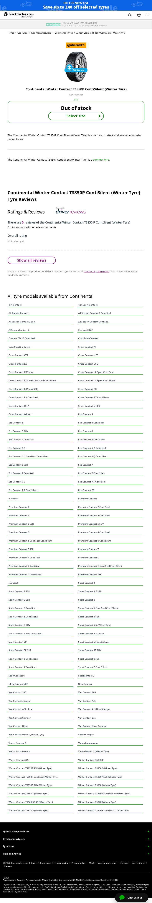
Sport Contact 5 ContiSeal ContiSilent (98, 608)
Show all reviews (31, 260)
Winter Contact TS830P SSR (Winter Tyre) (30, 768)
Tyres (11, 32)
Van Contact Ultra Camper (92, 726)
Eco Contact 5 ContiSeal (91, 422)
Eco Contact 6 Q (17, 448)
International (138, 863)
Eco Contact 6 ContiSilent (91, 439)
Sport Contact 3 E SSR (89, 591)
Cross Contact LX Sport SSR (23, 389)
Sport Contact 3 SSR (19, 599)
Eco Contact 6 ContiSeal (21, 439)
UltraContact (85, 684)
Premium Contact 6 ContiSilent (94, 540)
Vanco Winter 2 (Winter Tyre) (93, 751)
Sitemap (124, 863)
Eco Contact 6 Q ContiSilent (93, 456)
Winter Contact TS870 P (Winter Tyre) (28, 810)
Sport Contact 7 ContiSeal (22, 667)
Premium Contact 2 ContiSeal (94, 507)
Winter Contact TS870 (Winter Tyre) (97, 802)
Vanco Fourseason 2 (19, 751)
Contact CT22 (85, 330)
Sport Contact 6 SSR (89, 658)
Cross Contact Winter (20, 414)
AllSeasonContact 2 (19, 330)
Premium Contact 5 (19, 515)
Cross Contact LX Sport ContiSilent (96, 380)
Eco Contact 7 (85, 464)
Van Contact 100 (17, 692)
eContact (13, 498)
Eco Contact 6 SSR (18, 464)
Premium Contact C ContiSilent (25, 574)
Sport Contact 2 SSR (19, 591)
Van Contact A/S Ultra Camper (94, 709)
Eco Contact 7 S (17, 481)
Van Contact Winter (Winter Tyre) (26, 734)
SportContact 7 (86, 675)
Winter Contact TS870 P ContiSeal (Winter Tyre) (103, 810)
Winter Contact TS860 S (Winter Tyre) (28, 793)
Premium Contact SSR (90, 574)
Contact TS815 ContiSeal (22, 338)
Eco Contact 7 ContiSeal (21, 473)
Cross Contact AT (87, 346)
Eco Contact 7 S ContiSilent (23, 490)
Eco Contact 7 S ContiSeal (91, 481)
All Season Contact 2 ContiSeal (94, 313)
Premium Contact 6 (19, 532)
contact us (89, 271)
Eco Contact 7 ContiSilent (91, 473)
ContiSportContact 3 (19, 346)
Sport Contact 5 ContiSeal (22, 608)
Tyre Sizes (8, 846)
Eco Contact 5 (16, 422)
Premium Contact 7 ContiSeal (24, 557)
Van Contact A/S (87, 700)
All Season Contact (19, 313)
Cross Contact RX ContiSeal (23, 397)
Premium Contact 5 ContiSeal (94, 515)
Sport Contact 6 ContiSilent (23, 658)
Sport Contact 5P (18, 641)
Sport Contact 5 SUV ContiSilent (25, 633)
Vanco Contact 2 (17, 743)
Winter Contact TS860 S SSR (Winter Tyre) (31, 802)
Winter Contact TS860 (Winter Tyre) (97, 785)
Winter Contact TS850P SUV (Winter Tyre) (30, 785)
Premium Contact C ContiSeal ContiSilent (100, 566)
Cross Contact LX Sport (21, 372)
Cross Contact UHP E (89, 406)
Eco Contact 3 (85, 414)
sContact (13, 582)
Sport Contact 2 (86, 582)
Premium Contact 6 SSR (21, 549)
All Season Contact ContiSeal (93, 321)
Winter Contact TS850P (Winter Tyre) (97, 768)
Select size (76, 115)
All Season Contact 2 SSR (22, 321)
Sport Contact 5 (86, 599)
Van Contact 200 (87, 692)
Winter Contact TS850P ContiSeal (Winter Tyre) (33, 776)
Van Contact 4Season (20, 700)
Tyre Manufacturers (41, 32)
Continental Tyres (64, 32)
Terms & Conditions (41, 863)
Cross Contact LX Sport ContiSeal (95, 372)
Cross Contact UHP (19, 406)
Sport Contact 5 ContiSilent (23, 616)
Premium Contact (87, 498)
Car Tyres (22, 32)
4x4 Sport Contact (88, 304)
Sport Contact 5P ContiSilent (93, 641)
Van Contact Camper (20, 717)
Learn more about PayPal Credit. (125, 889)
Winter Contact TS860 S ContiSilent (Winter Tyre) (104, 793)
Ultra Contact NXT (18, 684)
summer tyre (101, 159)
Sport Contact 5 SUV (19, 625)
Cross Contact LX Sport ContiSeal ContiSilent (32, 380)
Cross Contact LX (18, 363)
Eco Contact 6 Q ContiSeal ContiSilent (29, 456)
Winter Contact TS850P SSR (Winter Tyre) (100, 776)
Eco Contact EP (86, 490)
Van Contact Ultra (18, 726)
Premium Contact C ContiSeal (24, 566)
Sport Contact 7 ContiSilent (92, 667)
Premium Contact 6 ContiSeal (94, 532)
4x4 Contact (15, 304)
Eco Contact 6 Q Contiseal (92, 448)
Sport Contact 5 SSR (89, 616)
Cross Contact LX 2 (88, 363)
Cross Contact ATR (18, 355)
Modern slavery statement (102, 863)
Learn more (102, 271)
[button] (129, 15)
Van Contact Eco (87, 717)
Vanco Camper (86, 734)
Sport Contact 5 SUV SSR (91, 633)
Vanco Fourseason (88, 743)
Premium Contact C (88, 557)
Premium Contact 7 (88, 549)
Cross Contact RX (87, 389)
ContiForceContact (88, 338)
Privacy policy (78, 863)
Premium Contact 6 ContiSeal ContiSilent (30, 540)
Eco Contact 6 (85, 431)
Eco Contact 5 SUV (18, 431)
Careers (8, 866)
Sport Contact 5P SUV (89, 650)
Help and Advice (12, 853)
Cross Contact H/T (88, 355)
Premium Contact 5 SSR (21, 523)
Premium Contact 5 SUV (91, 523)
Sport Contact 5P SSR (20, 650)
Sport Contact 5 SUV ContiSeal (94, 625)
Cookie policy (61, 863)
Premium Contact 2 (19, 507)
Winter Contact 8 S (19, 760)
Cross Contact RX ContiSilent (93, 397)
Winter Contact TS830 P (90, 760)
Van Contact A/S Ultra (20, 709)
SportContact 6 (17, 675)
